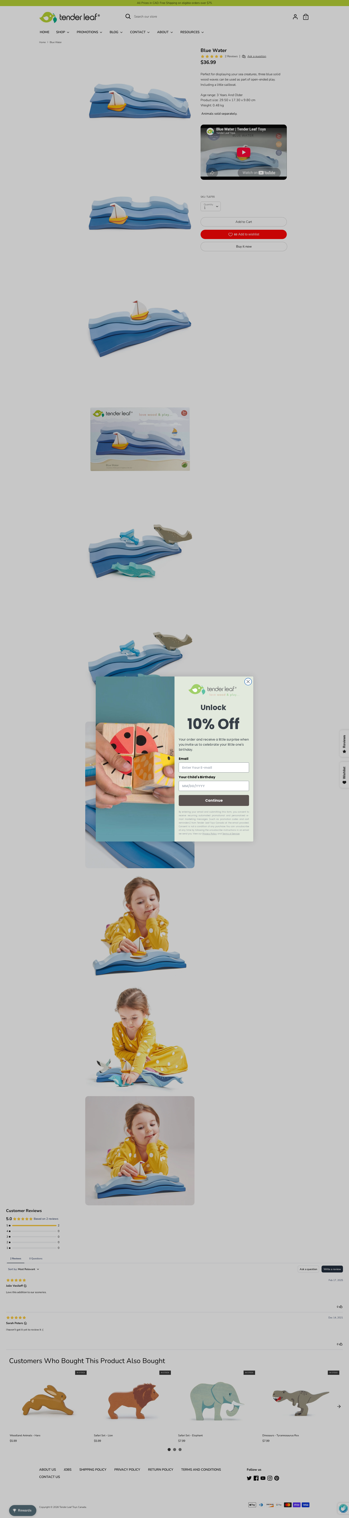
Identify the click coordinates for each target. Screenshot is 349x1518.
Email (183, 758)
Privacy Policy (209, 833)
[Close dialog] (248, 681)
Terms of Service (231, 833)
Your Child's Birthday (197, 777)
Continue (214, 800)
